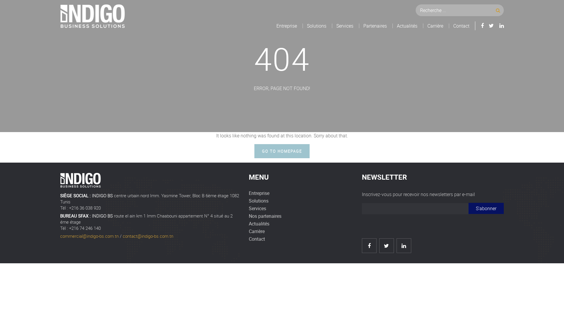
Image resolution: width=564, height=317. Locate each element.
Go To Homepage (282, 151)
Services (344, 25)
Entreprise (286, 25)
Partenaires (375, 25)
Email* (415, 211)
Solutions (316, 25)
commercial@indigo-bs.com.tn (89, 236)
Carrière (435, 25)
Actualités (407, 25)
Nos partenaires (265, 216)
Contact (461, 25)
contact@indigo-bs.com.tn (148, 236)
